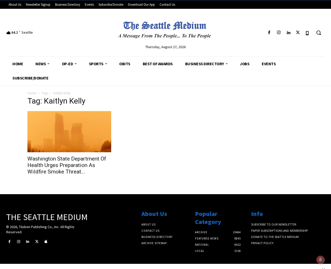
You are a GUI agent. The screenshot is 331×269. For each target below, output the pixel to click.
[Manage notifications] (320, 260)
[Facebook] (269, 32)
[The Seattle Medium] (165, 28)
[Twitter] (298, 32)
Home (31, 93)
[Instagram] (278, 32)
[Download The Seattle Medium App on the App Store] (307, 32)
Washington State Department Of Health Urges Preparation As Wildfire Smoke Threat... (66, 165)
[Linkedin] (288, 32)
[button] (318, 32)
